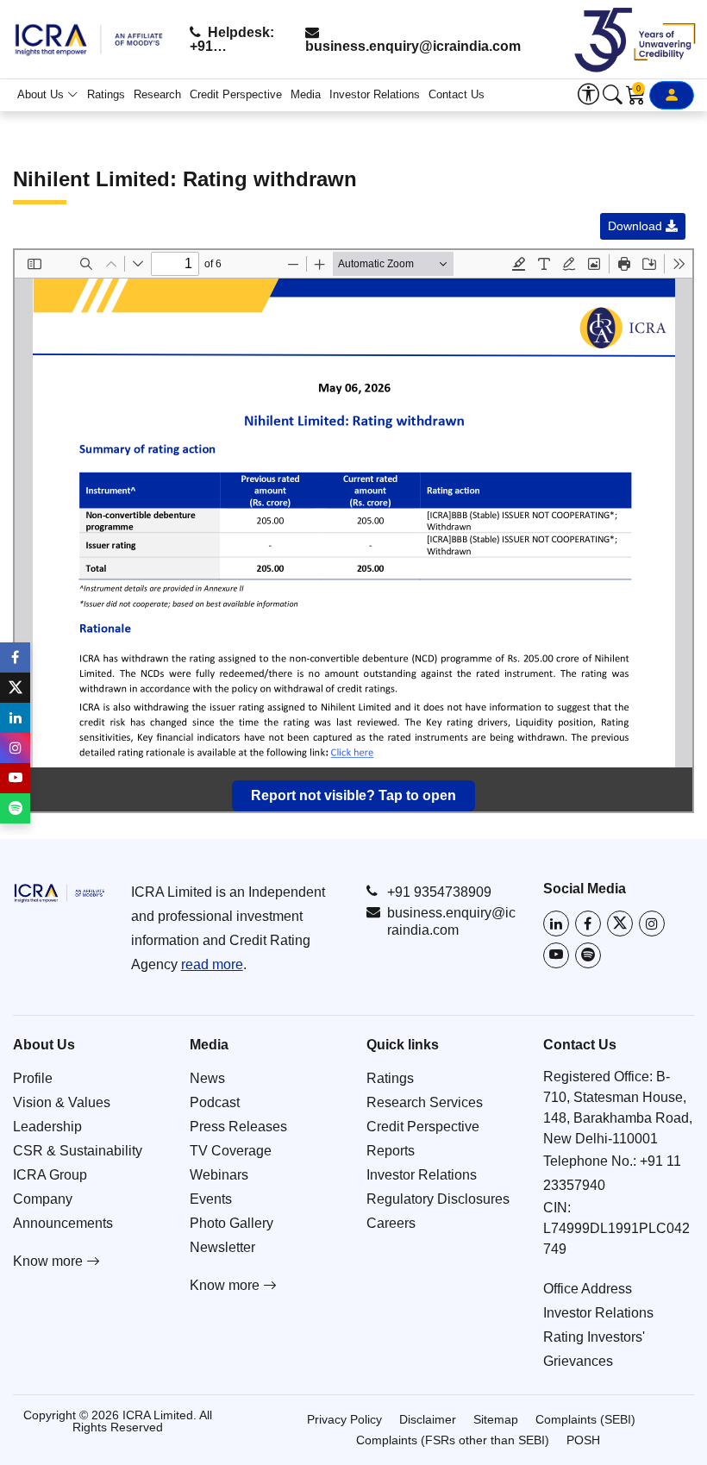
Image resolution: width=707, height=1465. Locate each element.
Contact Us (457, 94)
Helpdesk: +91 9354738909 (232, 39)
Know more (49, 1261)
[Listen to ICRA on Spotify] (588, 955)
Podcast (215, 1102)
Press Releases (238, 1126)
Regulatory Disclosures (438, 1199)
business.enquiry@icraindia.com (413, 46)
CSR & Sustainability (77, 1150)
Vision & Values (61, 1102)
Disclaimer (427, 1419)
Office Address (587, 1288)
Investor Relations (374, 94)
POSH (583, 1440)
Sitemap (495, 1419)
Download (637, 226)
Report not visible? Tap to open (353, 795)
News (207, 1078)
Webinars (219, 1175)
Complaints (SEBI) (585, 1419)
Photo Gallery (231, 1223)
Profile (33, 1078)
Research (157, 94)
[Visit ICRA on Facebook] (588, 923)
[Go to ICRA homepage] (59, 892)
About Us (42, 94)
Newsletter (222, 1247)
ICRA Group (50, 1175)
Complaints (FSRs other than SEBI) (452, 1440)
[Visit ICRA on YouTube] (556, 955)
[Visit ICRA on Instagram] (652, 923)
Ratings (106, 94)
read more (212, 964)
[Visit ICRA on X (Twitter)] (620, 923)
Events (211, 1199)
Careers (391, 1223)
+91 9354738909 (439, 892)
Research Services (424, 1102)
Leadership (47, 1126)
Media (306, 94)
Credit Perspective (236, 94)
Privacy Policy (344, 1419)
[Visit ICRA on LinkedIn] (556, 923)
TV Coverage (231, 1150)
